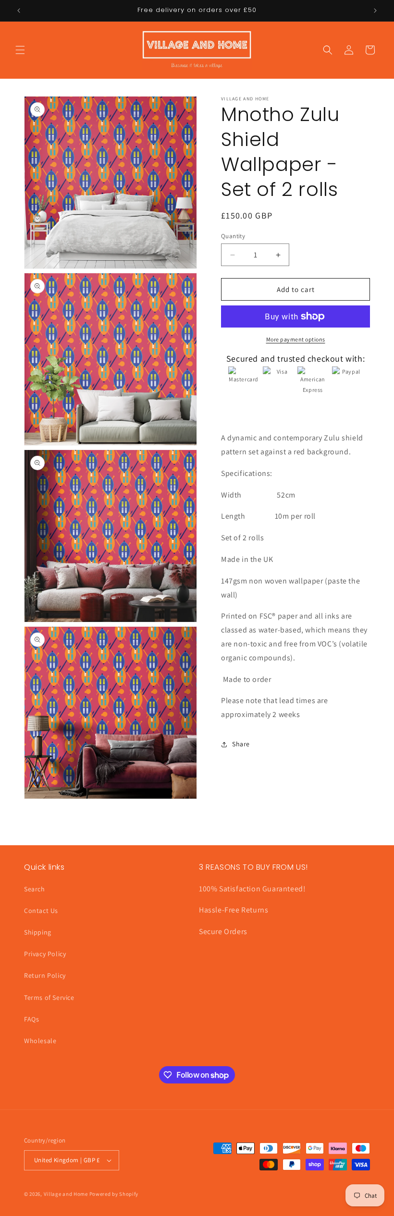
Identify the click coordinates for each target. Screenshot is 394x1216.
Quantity (233, 236)
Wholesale (40, 1040)
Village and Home (66, 1194)
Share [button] (241, 744)
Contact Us (41, 910)
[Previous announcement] (18, 10)
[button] (20, 50)
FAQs (31, 1019)
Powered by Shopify (114, 1194)
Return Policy (45, 975)
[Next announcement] (375, 10)
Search (34, 889)
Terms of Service (49, 997)
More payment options (295, 339)
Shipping (37, 932)
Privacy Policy (45, 953)
